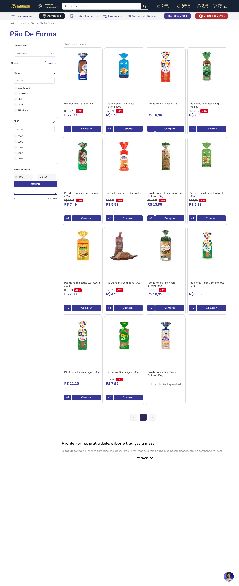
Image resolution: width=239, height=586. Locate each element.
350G (20, 136)
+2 (67, 128)
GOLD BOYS (24, 93)
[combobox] (105, 6)
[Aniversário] (20, 6)
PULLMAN (23, 110)
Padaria (23, 23)
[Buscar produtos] (145, 6)
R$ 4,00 (17, 198)
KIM (20, 99)
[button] (35, 74)
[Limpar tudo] (51, 63)
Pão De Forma (47, 23)
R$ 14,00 (52, 198)
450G (20, 153)
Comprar (86, 128)
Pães (33, 23)
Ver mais (142, 458)
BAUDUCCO (24, 88)
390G (20, 141)
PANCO (21, 104)
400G (20, 147)
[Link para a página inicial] (12, 23)
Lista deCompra (186, 6)
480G (20, 158)
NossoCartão (165, 6)
